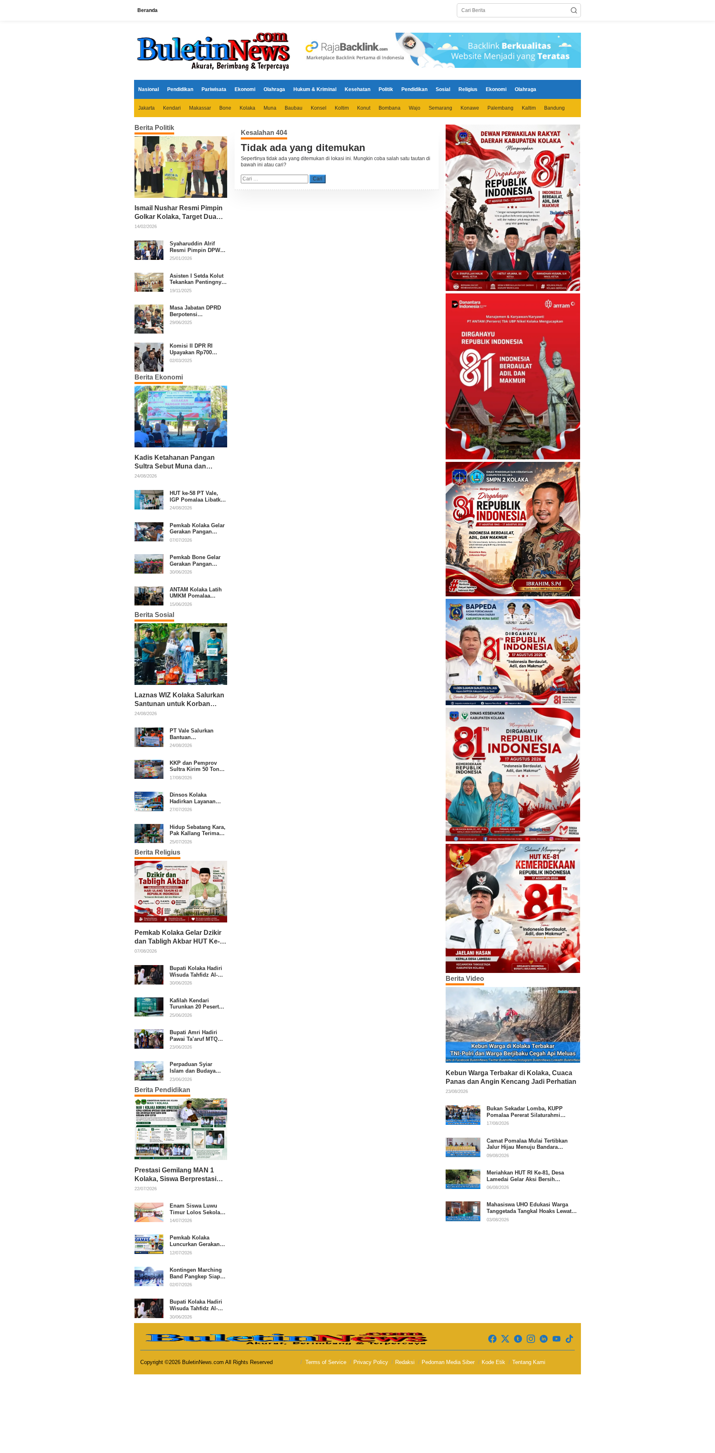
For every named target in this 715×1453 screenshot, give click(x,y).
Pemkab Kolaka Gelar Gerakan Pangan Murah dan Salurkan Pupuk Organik (197, 528)
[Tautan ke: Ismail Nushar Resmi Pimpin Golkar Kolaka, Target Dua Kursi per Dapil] (180, 167)
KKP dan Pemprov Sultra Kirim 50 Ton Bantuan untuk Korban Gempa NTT (195, 766)
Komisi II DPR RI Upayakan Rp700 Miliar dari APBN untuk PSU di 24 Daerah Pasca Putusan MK (191, 349)
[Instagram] (530, 1339)
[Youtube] (556, 1339)
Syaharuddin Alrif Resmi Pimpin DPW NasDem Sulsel (195, 246)
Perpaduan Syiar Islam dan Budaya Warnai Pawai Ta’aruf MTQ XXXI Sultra (196, 1067)
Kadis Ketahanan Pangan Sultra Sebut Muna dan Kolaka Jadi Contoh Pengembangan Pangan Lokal (174, 462)
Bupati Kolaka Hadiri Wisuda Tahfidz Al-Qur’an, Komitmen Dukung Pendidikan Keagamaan (196, 971)
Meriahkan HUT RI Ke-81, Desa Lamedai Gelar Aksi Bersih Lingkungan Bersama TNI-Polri (526, 1176)
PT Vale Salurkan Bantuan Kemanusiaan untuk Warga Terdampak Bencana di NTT (195, 734)
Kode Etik (493, 1362)
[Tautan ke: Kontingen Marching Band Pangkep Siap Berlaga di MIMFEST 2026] (148, 1276)
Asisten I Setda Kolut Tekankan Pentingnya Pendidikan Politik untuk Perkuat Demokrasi (197, 279)
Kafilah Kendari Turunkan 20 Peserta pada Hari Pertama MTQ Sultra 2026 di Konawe (196, 1003)
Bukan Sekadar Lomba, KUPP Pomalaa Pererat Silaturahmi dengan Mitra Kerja (525, 1111)
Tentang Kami (528, 1362)
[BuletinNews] (214, 50)
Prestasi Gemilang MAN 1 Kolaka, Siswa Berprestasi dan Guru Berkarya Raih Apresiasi (175, 1175)
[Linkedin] (543, 1339)
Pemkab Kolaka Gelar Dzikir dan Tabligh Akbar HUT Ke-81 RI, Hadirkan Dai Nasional (178, 937)
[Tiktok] (569, 1339)
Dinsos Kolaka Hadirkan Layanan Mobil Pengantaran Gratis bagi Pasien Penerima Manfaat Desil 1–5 (194, 798)
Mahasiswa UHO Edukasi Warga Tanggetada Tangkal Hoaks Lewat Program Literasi (529, 1207)
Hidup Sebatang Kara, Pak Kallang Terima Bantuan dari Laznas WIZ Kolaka (198, 830)
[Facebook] (492, 1339)
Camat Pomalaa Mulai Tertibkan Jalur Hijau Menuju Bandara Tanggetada (527, 1144)
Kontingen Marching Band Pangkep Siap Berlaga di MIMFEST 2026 (196, 1273)
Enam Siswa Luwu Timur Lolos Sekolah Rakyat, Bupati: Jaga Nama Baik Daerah (196, 1209)
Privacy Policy (370, 1362)
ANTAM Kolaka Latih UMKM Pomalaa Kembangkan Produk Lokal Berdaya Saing (196, 592)
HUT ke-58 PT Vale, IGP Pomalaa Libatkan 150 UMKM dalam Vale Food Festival (198, 496)
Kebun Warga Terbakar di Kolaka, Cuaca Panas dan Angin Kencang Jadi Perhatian (511, 1077)
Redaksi (405, 1362)
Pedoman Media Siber (448, 1362)
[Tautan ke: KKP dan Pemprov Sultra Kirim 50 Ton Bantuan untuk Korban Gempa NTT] (148, 769)
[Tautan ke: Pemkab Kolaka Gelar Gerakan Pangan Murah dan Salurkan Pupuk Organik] (148, 531)
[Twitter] (505, 1339)
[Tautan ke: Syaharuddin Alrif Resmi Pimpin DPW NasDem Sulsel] (148, 250)
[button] (574, 10)
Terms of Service (325, 1362)
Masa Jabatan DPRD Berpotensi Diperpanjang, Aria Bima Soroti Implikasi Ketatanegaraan (198, 311)
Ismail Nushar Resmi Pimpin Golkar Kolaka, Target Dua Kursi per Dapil (178, 212)
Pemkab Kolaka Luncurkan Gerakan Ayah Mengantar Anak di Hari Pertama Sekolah (198, 1240)
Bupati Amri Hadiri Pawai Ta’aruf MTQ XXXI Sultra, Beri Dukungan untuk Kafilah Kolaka (194, 1035)
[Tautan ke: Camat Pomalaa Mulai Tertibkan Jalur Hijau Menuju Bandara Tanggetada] (463, 1147)
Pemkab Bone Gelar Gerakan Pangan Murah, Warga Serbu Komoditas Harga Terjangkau (196, 560)
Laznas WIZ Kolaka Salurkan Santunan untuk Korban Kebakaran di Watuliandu (179, 700)
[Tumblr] (518, 1339)
